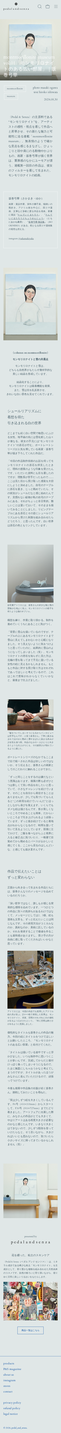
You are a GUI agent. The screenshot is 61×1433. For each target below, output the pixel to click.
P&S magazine (12, 1369)
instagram (9, 1380)
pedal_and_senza (19, 1428)
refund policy (11, 1408)
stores (6, 1386)
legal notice (10, 1414)
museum (11, 96)
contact (7, 1391)
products (8, 1363)
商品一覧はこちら (31, 1330)
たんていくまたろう (28, 214)
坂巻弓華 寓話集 (36, 222)
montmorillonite (15, 88)
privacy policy (12, 1403)
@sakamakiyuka (26, 238)
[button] (39, 6)
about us (8, 1375)
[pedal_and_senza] (16, 6)
